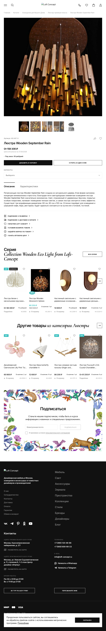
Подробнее (23, 623)
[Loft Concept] (53, 5)
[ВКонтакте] (5, 523)
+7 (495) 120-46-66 (62, 543)
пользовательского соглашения (58, 433)
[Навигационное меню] (5, 5)
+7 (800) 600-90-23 (63, 546)
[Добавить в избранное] (100, 138)
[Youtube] (30, 523)
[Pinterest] (18, 523)
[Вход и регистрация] (100, 5)
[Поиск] (12, 5)
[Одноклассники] (24, 523)
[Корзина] (93, 5)
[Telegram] (12, 523)
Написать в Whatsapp (67, 563)
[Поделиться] (94, 138)
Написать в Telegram (67, 568)
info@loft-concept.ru (63, 557)
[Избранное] (86, 5)
